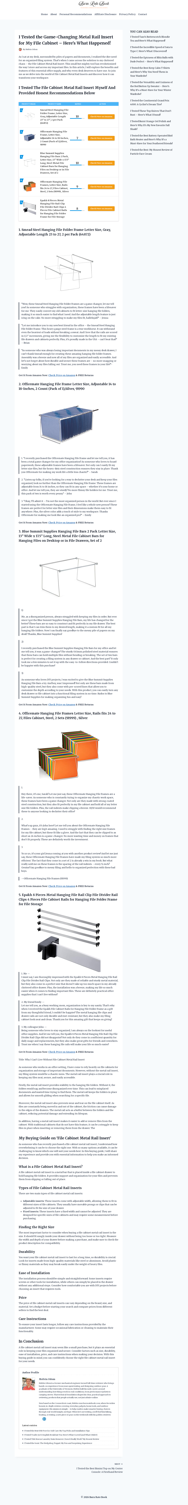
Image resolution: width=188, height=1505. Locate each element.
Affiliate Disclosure (106, 14)
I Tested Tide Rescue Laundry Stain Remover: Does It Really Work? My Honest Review (61, 1439)
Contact (142, 14)
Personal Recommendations (75, 14)
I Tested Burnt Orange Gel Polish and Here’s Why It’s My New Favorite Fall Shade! (150, 125)
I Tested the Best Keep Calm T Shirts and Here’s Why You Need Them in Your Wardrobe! (150, 72)
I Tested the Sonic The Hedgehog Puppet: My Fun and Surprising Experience (58, 1443)
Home (44, 14)
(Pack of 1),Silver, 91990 (66, 389)
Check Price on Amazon (101, 116)
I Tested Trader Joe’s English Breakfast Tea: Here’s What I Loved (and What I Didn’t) (60, 1435)
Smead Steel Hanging (38, 230)
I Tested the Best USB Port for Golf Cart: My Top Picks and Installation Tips (57, 1431)
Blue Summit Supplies (39, 531)
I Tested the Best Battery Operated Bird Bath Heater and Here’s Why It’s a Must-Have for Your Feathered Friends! (151, 139)
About (53, 14)
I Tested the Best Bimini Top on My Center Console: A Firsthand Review (99, 1468)
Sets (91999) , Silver (73, 718)
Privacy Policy (127, 14)
